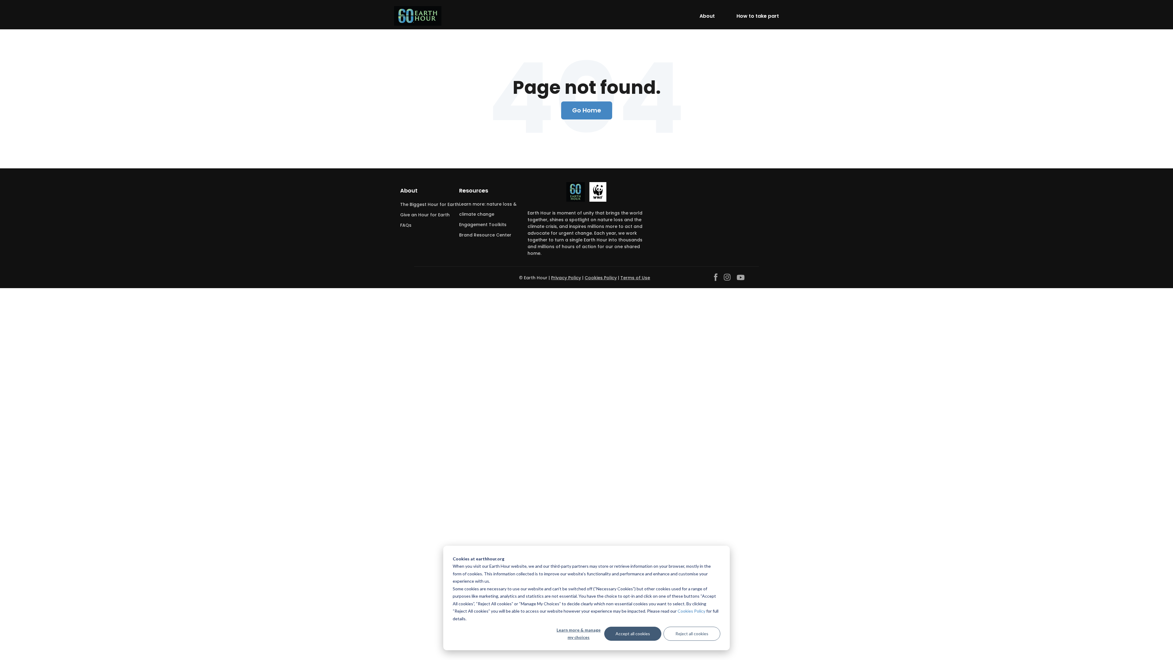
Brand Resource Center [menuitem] (485, 235)
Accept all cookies (633, 633)
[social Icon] (716, 277)
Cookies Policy (691, 611)
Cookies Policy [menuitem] (601, 278)
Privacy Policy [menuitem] (566, 278)
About (707, 16)
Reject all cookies (691, 633)
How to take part (757, 16)
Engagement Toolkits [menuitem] (482, 225)
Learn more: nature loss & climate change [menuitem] (488, 209)
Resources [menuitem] (473, 190)
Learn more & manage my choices (579, 633)
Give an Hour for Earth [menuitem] (425, 215)
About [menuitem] (409, 190)
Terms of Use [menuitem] (635, 278)
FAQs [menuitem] (405, 225)
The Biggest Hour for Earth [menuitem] (429, 204)
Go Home (586, 110)
